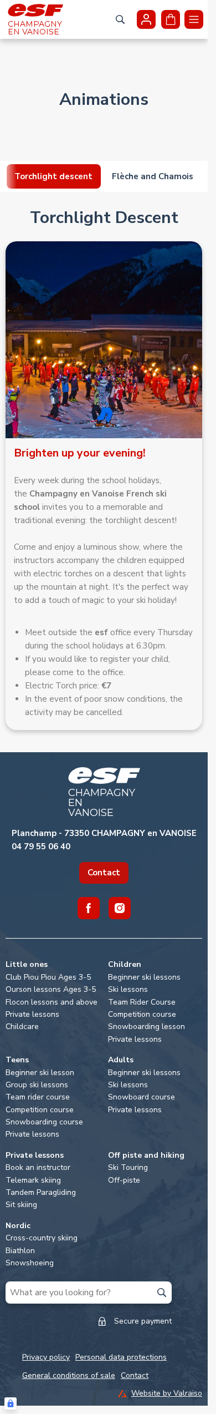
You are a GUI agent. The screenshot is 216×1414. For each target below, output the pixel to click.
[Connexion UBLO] (10, 1403)
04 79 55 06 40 (41, 846)
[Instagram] (120, 908)
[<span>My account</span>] (146, 19)
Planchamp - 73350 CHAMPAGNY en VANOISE (104, 833)
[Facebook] (89, 908)
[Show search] (120, 19)
